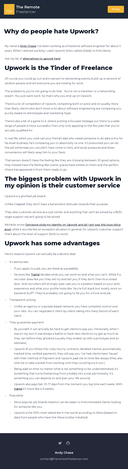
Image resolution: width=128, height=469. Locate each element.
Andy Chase (28, 46)
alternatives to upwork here (41, 58)
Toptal (35, 274)
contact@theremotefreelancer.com (64, 459)
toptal (18, 388)
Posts (116, 9)
